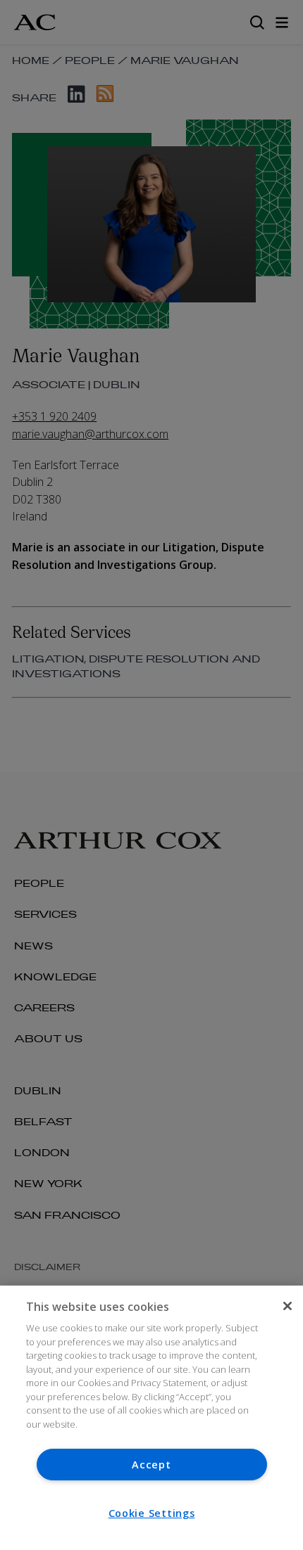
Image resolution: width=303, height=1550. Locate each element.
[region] (151, 1418)
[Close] (287, 1305)
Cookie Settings (152, 1513)
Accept (151, 1464)
